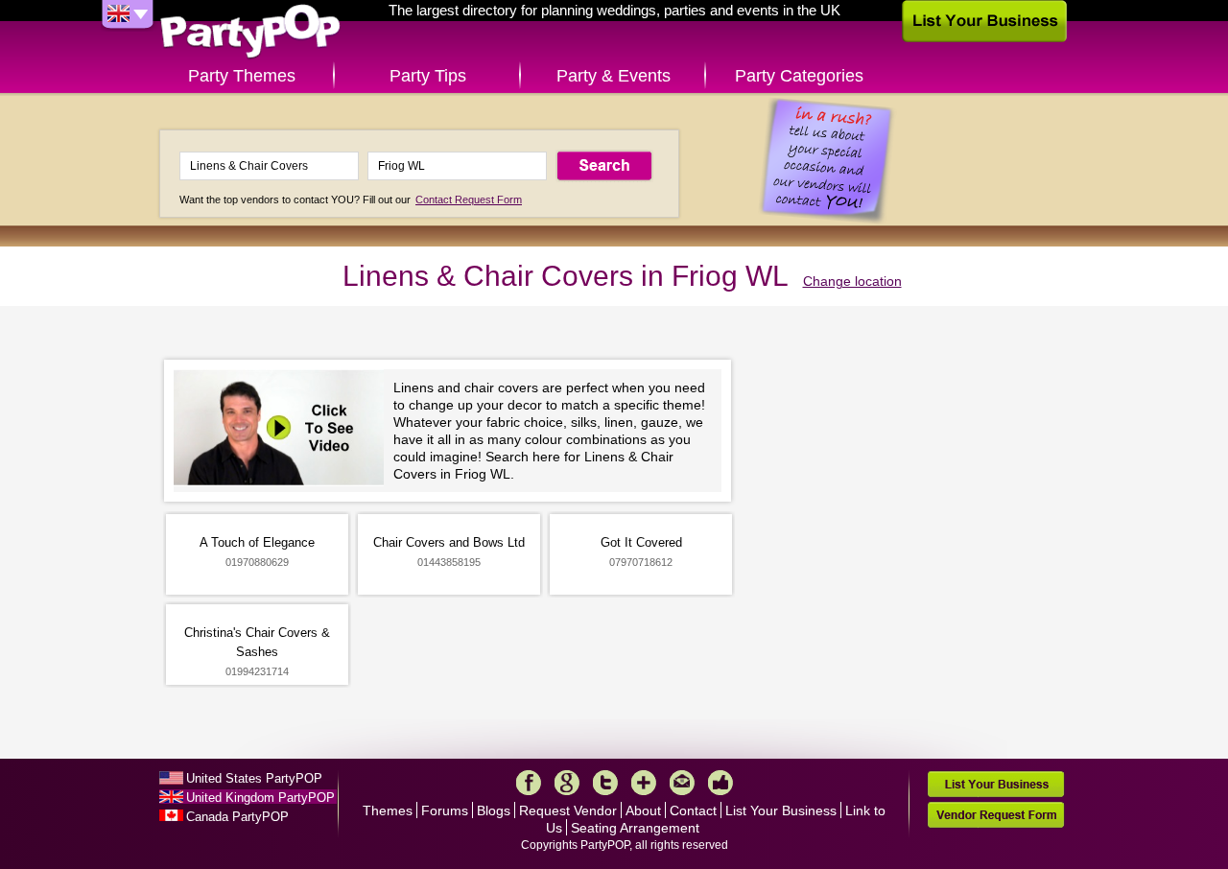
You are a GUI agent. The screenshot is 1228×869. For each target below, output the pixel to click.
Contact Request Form (468, 199)
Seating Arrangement (635, 827)
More (643, 782)
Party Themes (241, 75)
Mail (682, 782)
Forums (444, 810)
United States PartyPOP (254, 778)
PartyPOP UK (250, 32)
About (643, 810)
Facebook (528, 782)
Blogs (493, 810)
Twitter (605, 782)
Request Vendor (568, 810)
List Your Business (781, 810)
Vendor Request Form (996, 815)
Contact (693, 810)
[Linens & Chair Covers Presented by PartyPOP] (283, 430)
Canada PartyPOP (237, 817)
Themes (388, 810)
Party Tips (428, 75)
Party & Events (613, 75)
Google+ (567, 782)
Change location (852, 281)
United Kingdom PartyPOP (260, 797)
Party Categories (799, 75)
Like (720, 782)
